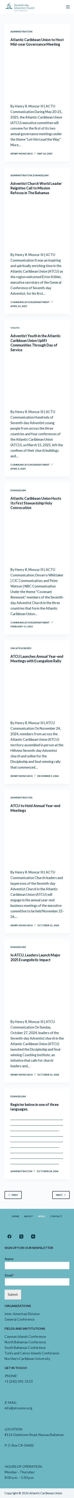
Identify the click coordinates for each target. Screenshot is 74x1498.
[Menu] (68, 7)
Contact (56, 1216)
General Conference (20, 1319)
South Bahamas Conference (25, 1348)
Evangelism (40, 175)
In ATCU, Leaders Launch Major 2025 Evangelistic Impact (35, 957)
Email (10, 1275)
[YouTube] (33, 1236)
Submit (13, 1294)
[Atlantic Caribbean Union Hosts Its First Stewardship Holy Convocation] (37, 538)
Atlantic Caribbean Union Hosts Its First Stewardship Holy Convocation (35, 503)
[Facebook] (9, 1236)
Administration (21, 31)
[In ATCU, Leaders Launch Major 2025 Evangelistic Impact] (37, 990)
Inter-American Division (22, 1314)
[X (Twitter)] (21, 1236)
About (28, 1216)
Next (59, 1194)
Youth (14, 327)
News (41, 1216)
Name (9, 1259)
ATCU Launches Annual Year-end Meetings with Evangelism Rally (36, 658)
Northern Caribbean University (27, 1359)
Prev (15, 1194)
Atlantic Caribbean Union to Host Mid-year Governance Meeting (37, 42)
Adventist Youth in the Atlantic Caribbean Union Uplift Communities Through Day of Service (35, 343)
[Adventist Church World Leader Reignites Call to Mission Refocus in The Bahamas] (37, 223)
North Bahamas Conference (25, 1342)
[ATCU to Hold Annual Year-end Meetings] (37, 841)
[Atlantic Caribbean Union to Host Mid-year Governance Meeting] (37, 75)
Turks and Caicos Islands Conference (32, 1353)
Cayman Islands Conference (25, 1336)
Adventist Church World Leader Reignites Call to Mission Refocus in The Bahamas (36, 188)
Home (15, 1216)
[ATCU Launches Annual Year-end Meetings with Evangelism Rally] (37, 691)
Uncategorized (20, 648)
